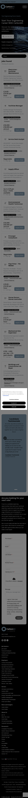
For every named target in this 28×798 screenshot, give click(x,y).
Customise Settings (14, 399)
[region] (14, 399)
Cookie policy (6, 395)
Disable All (14, 403)
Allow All (14, 406)
